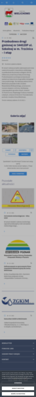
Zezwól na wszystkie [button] (18, 394)
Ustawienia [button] (18, 383)
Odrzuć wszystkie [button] (18, 388)
